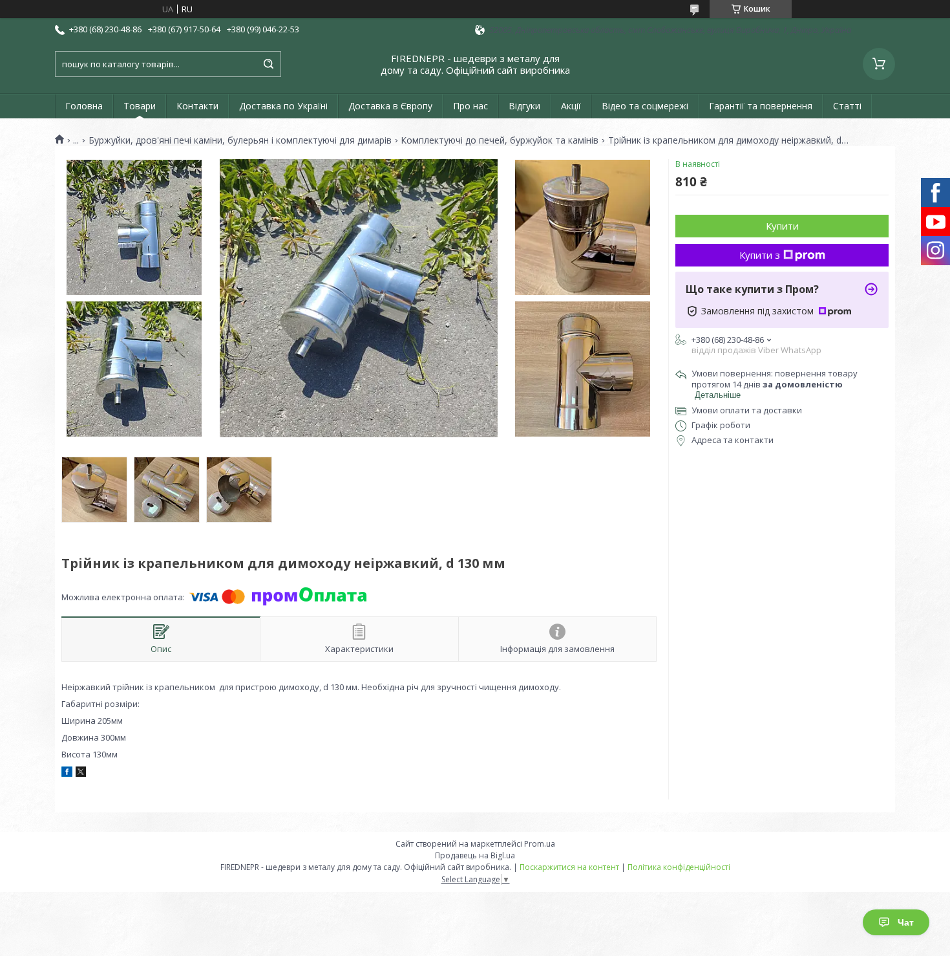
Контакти (197, 106)
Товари (139, 106)
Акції (571, 106)
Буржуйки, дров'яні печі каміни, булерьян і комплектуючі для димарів (240, 140)
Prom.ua (539, 843)
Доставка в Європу (390, 106)
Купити (782, 225)
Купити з (759, 254)
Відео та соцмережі (645, 106)
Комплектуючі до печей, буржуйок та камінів (499, 140)
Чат (906, 922)
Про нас (470, 106)
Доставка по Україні (283, 106)
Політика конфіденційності (679, 867)
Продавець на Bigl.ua (475, 855)
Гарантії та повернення (760, 106)
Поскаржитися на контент (569, 867)
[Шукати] (268, 64)
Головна (84, 106)
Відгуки (524, 106)
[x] (81, 773)
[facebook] (66, 773)
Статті (847, 106)
